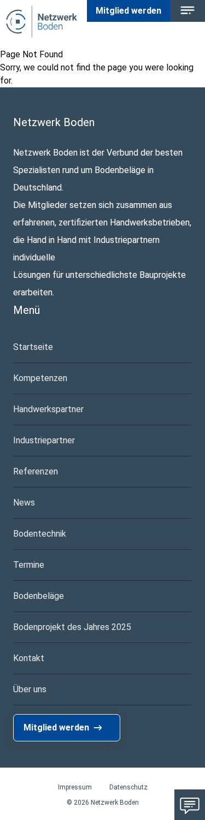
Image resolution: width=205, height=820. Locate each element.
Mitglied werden (128, 10)
